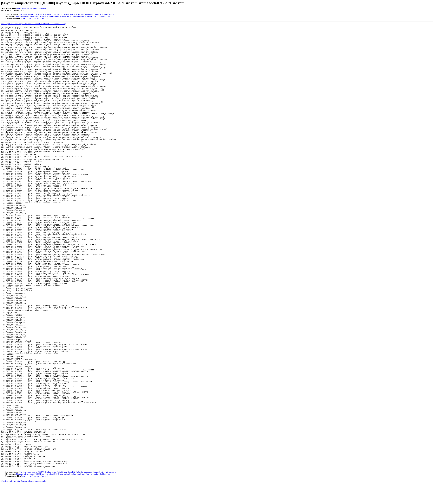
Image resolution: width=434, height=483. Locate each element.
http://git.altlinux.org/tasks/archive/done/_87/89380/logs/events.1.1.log (33, 24)
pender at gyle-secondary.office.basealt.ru (31, 8)
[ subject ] (36, 18)
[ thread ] (30, 18)
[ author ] (44, 18)
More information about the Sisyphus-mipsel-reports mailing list (23, 481)
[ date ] (23, 18)
